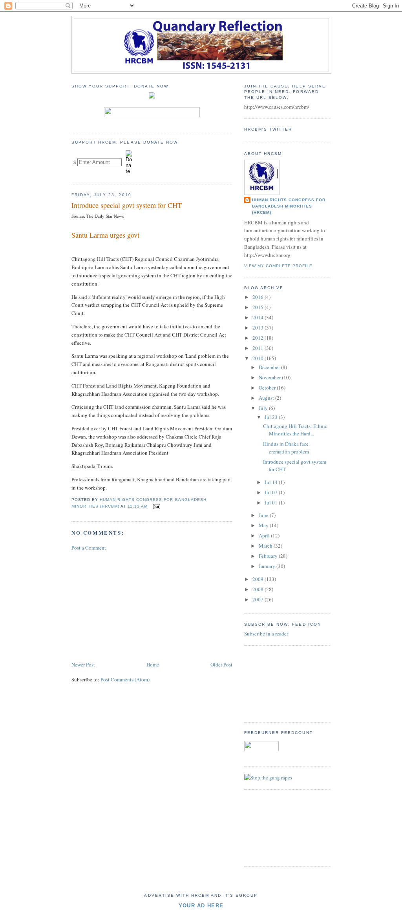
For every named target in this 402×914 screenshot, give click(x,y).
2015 (258, 307)
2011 (258, 347)
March (266, 545)
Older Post (221, 664)
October (268, 387)
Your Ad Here (201, 906)
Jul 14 (272, 482)
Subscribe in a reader (266, 633)
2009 (258, 579)
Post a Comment (88, 547)
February (269, 555)
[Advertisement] (130, 605)
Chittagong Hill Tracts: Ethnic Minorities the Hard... (295, 429)
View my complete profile (278, 266)
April (265, 535)
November (270, 377)
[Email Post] (156, 506)
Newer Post (83, 664)
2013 (258, 327)
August (267, 397)
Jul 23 (272, 417)
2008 (258, 589)
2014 (258, 317)
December (270, 367)
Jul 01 (272, 502)
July (264, 407)
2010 (258, 358)
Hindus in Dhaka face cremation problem (286, 447)
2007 (258, 599)
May (264, 525)
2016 (258, 296)
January (267, 566)
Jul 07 (272, 492)
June (264, 515)
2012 (258, 337)
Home (152, 664)
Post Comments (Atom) (125, 679)
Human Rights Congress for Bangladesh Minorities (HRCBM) (288, 206)
